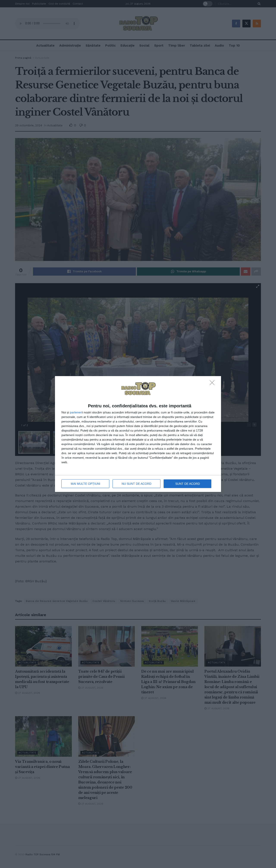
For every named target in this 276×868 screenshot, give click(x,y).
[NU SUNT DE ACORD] (213, 383)
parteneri (76, 412)
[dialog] (138, 434)
